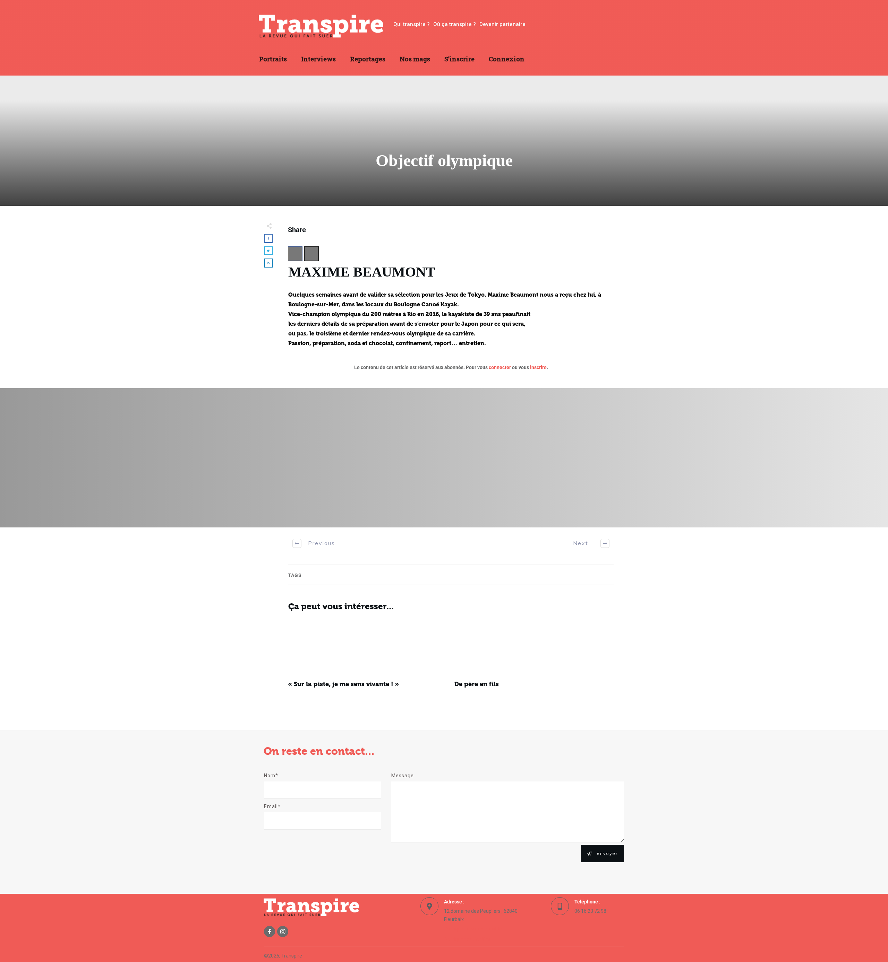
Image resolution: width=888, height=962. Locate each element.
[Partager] (295, 254)
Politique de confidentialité (473, 929)
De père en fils (534, 657)
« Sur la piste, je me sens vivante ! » (367, 657)
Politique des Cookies (467, 939)
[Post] (311, 254)
